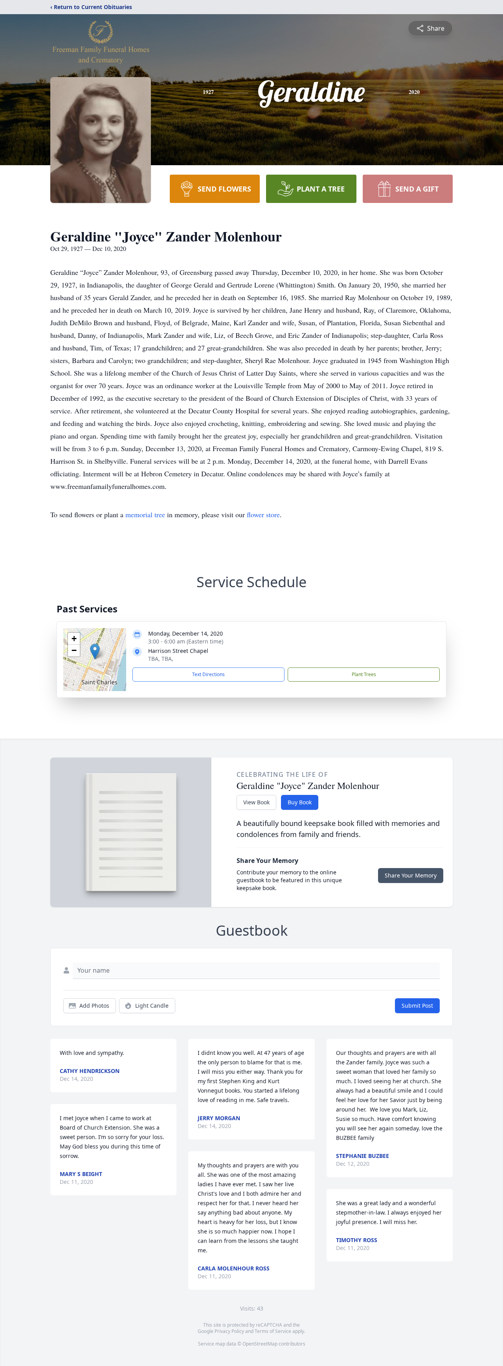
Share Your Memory (411, 875)
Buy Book (300, 802)
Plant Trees (364, 674)
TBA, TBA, (160, 658)
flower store (263, 514)
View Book (256, 802)
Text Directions (208, 674)
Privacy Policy (229, 1331)
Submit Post (417, 1005)
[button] (95, 651)
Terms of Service (273, 1331)
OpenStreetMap (259, 1343)
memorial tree (145, 514)
